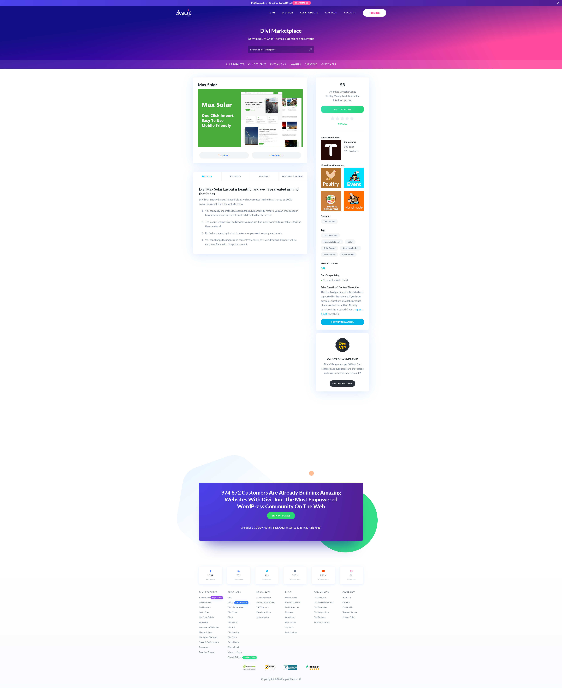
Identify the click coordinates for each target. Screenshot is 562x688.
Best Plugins (290, 622)
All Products (309, 13)
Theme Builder (205, 632)
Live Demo (224, 155)
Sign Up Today (281, 515)
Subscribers (295, 577)
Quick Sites (204, 612)
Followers (210, 577)
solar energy (329, 248)
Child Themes (257, 64)
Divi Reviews (319, 617)
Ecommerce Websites (209, 627)
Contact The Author (342, 322)
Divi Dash (232, 637)
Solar (350, 242)
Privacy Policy (348, 617)
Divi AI (231, 617)
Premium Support (207, 652)
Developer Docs (263, 612)
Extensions (278, 64)
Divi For (287, 13)
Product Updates (292, 602)
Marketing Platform (208, 637)
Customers (328, 64)
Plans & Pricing (235, 657)
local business (330, 235)
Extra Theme (233, 642)
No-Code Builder (207, 617)
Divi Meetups (320, 597)
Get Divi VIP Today (342, 383)
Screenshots (276, 155)
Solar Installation (350, 248)
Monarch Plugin (235, 652)
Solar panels (329, 254)
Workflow (203, 622)
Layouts (295, 64)
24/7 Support (262, 607)
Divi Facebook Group (323, 602)
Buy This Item (342, 109)
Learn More (301, 3)
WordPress (290, 617)
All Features (204, 597)
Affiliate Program (322, 622)
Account (350, 13)
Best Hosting (291, 632)
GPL (323, 268)
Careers (346, 602)
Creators (311, 64)
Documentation (263, 597)
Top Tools (289, 627)
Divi (272, 13)
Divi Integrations (321, 612)
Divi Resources (292, 607)
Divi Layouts (329, 221)
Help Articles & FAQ (265, 602)
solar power (348, 254)
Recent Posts (291, 597)
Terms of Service (349, 612)
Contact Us (347, 607)
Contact (331, 13)
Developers (204, 647)
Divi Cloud (233, 612)
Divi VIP (231, 627)
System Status (262, 617)
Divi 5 (230, 602)
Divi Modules (205, 602)
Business (289, 612)
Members (238, 577)
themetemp (350, 141)
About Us (346, 597)
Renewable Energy (332, 242)
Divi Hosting (233, 632)
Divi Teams (233, 622)
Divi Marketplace (235, 607)
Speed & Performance (209, 642)
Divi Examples (320, 607)
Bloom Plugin (234, 647)
